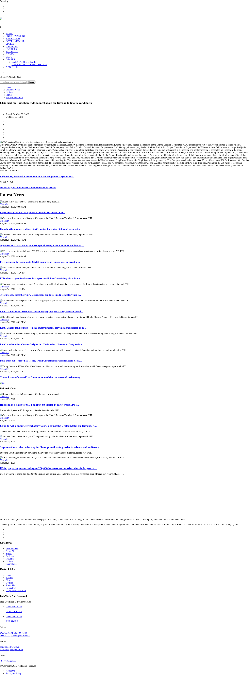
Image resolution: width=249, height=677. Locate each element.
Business (10, 556)
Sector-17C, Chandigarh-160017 (15, 635)
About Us (10, 585)
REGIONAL (12, 51)
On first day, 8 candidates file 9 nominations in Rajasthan (28, 187)
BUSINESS (11, 49)
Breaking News (13, 89)
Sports (9, 553)
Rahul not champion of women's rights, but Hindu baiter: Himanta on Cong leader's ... (42, 344)
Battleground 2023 (14, 97)
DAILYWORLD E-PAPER (24, 62)
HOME (9, 33)
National (10, 92)
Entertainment (12, 548)
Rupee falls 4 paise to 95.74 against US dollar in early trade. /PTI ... (32, 212)
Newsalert (4, 204)
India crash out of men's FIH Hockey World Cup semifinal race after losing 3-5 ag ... (41, 360)
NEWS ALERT (13, 38)
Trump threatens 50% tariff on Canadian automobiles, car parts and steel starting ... (41, 377)
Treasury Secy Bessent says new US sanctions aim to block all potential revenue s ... (40, 295)
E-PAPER (10, 59)
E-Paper (9, 577)
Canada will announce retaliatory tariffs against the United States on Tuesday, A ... (40, 229)
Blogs (8, 580)
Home (8, 87)
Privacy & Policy (13, 673)
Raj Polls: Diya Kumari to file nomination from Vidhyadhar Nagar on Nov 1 (37, 176)
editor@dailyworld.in (9, 647)
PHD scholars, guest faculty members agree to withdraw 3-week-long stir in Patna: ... (41, 278)
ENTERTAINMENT (15, 36)
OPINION (10, 54)
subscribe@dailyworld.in (11, 649)
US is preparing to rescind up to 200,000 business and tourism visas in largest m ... (40, 262)
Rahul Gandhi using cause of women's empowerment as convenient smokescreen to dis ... (43, 328)
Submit (31, 82)
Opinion (9, 583)
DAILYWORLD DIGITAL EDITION (29, 64)
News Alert (11, 551)
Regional (10, 559)
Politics (9, 95)
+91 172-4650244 (8, 661)
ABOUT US (12, 67)
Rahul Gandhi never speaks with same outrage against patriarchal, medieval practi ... (41, 311)
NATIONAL (12, 46)
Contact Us (11, 588)
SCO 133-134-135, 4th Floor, (13, 633)
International (11, 564)
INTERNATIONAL (15, 41)
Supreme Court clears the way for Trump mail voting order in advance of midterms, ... (42, 245)
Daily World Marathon (16, 590)
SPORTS (10, 44)
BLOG (9, 57)
